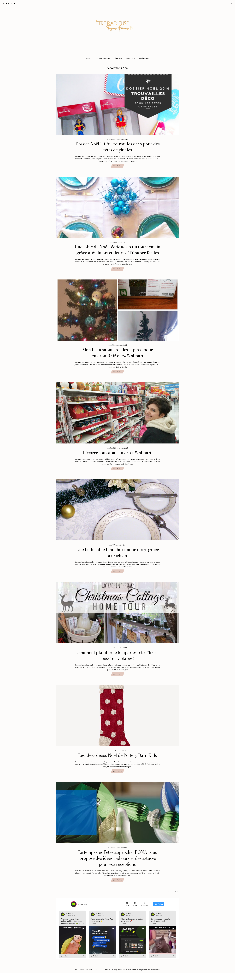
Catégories (143, 58)
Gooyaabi (156, 970)
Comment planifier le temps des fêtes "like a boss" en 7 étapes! (117, 655)
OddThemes (136, 970)
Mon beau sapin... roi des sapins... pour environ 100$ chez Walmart (117, 352)
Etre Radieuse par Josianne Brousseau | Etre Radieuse (95, 970)
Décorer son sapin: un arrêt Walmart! (118, 452)
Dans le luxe (130, 58)
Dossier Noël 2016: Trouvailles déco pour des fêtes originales (118, 147)
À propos (118, 58)
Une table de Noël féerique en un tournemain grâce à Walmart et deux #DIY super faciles (117, 250)
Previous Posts (173, 892)
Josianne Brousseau (103, 58)
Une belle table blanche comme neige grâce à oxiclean (117, 552)
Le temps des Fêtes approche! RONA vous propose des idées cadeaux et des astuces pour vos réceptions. (117, 858)
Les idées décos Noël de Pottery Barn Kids (117, 755)
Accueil (88, 58)
